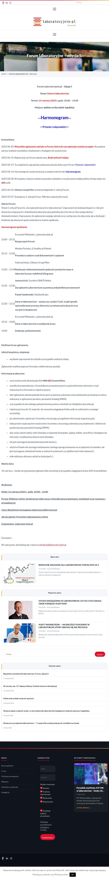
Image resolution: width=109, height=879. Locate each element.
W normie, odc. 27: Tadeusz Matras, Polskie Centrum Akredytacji (30, 686)
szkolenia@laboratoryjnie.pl (52, 545)
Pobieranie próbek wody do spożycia (18, 698)
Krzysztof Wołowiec (53, 569)
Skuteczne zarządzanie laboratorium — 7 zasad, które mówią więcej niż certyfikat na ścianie (41, 723)
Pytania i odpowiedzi (54, 126)
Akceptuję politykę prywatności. (45, 813)
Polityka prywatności (10, 776)
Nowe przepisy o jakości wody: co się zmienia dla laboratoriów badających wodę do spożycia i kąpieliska (46, 711)
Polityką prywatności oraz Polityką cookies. (50, 874)
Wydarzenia (47, 798)
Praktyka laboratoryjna (45, 793)
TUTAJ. (43, 830)
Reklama (4, 782)
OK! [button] (72, 875)
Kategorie (5, 792)
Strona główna (7, 766)
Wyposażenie (47, 802)
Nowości (45, 788)
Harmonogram (73, 171)
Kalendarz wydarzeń (9, 787)
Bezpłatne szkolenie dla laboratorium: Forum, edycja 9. (69, 565)
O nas (3, 771)
